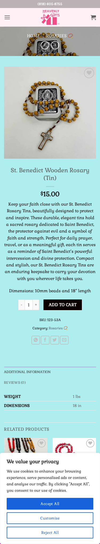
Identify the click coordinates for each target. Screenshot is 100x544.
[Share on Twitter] (54, 340)
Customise (50, 518)
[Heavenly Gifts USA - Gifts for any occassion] (50, 17)
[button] (7, 17)
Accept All (50, 503)
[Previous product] (55, 45)
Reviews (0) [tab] (15, 383)
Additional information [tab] (27, 372)
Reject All (50, 532)
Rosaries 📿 (59, 36)
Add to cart (63, 304)
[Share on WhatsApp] (35, 340)
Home (33, 36)
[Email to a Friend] (64, 340)
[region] (50, 498)
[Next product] (45, 45)
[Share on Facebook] (45, 340)
